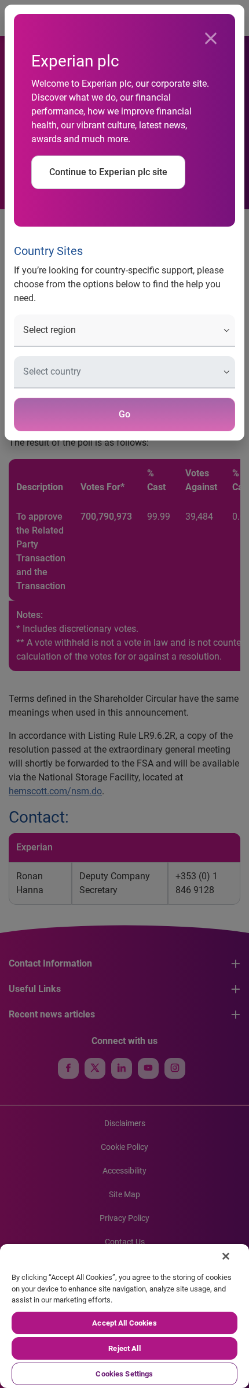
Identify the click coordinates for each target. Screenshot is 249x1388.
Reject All (124, 1348)
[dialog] (124, 694)
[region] (124, 1316)
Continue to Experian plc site (108, 171)
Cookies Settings (124, 1374)
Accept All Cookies (124, 1323)
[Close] (211, 38)
